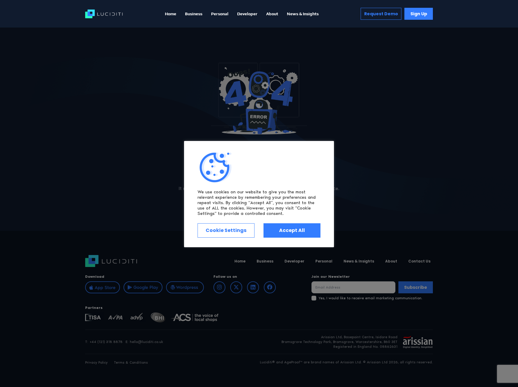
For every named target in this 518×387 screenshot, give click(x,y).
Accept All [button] (292, 230)
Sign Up (418, 14)
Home (170, 13)
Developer (247, 13)
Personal (219, 13)
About (272, 13)
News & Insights (303, 13)
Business (193, 13)
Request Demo (381, 14)
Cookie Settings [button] (226, 230)
